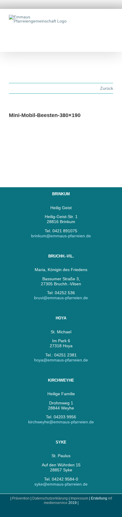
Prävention (21, 498)
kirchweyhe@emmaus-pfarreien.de (61, 422)
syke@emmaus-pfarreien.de (61, 484)
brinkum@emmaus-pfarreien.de (61, 235)
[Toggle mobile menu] (110, 18)
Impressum (79, 498)
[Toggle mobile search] (100, 18)
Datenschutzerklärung (50, 498)
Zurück (106, 88)
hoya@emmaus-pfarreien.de (61, 360)
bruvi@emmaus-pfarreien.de (61, 297)
